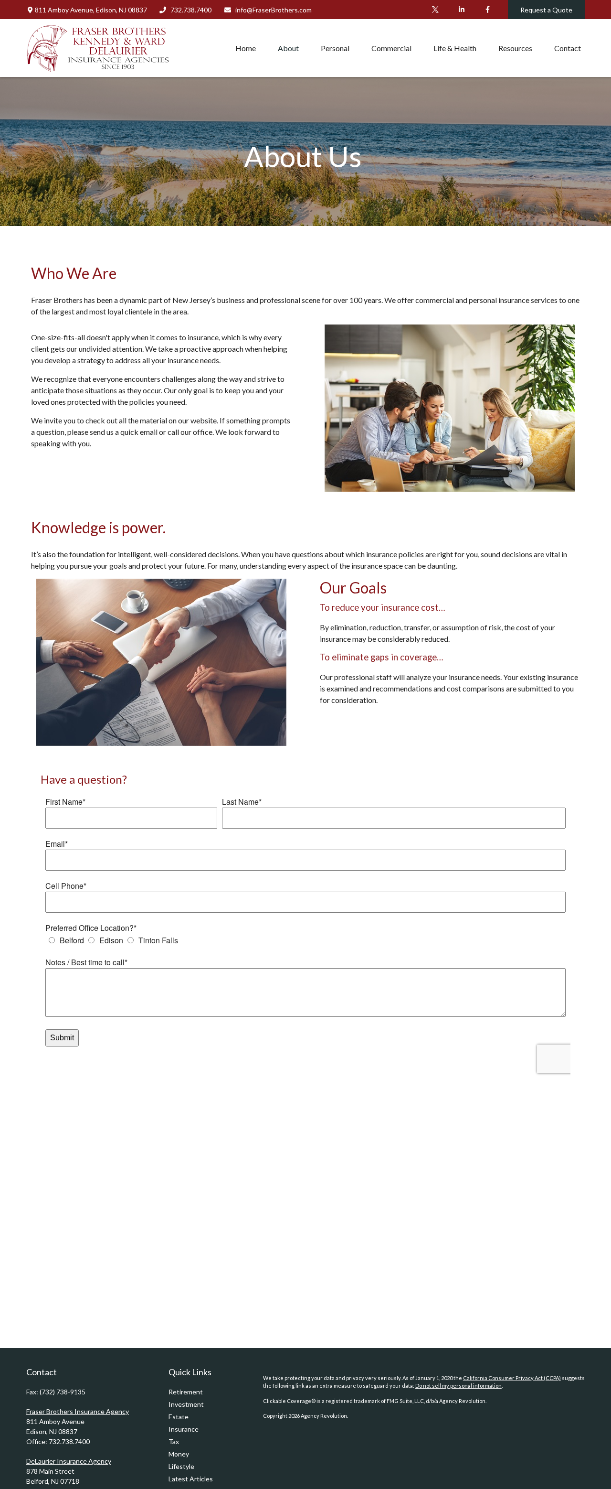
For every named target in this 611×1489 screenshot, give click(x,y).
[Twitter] (435, 9)
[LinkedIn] (461, 9)
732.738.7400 (190, 10)
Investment (186, 1404)
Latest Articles (191, 1479)
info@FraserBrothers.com (273, 10)
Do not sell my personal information (458, 1385)
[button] (246, 48)
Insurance (184, 1429)
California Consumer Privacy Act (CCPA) (512, 1378)
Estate (179, 1417)
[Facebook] (487, 9)
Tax (174, 1441)
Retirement (186, 1392)
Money (179, 1454)
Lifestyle (181, 1466)
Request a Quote (546, 10)
